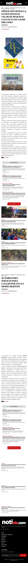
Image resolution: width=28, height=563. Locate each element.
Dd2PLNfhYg (6, 29)
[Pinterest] (9, 32)
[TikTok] (5, 529)
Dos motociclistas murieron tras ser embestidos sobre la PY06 (11, 185)
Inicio (2, 7)
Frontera (7, 157)
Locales (4, 165)
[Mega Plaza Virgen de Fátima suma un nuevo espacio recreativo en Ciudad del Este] (14, 212)
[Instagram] (3, 529)
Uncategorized (6, 7)
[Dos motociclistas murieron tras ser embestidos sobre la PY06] (14, 255)
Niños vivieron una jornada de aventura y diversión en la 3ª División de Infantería (12, 176)
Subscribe (23, 555)
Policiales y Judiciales (7, 183)
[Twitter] (5, 32)
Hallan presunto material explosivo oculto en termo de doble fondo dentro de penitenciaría (13, 194)
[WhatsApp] (12, 32)
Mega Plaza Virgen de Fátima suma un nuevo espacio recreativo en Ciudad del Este (12, 167)
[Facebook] (2, 32)
